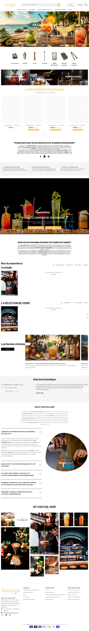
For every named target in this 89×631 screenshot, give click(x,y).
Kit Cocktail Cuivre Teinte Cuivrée (82, 125)
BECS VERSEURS (60, 265)
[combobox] (39, 4)
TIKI (73, 302)
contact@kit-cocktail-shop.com (10, 612)
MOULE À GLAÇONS (64, 64)
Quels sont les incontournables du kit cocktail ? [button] (18, 465)
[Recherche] (40, 4)
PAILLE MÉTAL (78, 265)
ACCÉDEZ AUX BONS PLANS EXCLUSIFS (45, 33)
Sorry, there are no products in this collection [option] (53, 273)
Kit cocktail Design (17, 125)
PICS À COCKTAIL (69, 265)
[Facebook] (40, 156)
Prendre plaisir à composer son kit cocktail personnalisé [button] (16, 493)
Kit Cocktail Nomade (61, 125)
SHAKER (25, 63)
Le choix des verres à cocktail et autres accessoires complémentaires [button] (17, 474)
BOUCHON (85, 265)
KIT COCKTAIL (15, 63)
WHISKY (86, 302)
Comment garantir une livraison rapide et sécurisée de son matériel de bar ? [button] (18, 484)
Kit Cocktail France (8, 125)
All (53, 265)
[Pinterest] (48, 156)
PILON (34, 63)
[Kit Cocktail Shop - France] (15, 56)
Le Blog (8, 349)
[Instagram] (44, 156)
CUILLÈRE (44, 63)
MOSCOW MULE (67, 302)
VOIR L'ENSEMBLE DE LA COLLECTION (45, 92)
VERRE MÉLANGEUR (54, 64)
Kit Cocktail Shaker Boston (38, 125)
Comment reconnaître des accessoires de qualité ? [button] (18, 433)
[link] (66, 449)
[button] (3, 110)
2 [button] (45, 135)
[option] (15, 56)
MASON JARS (79, 302)
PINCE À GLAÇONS (74, 64)
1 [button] (43, 135)
